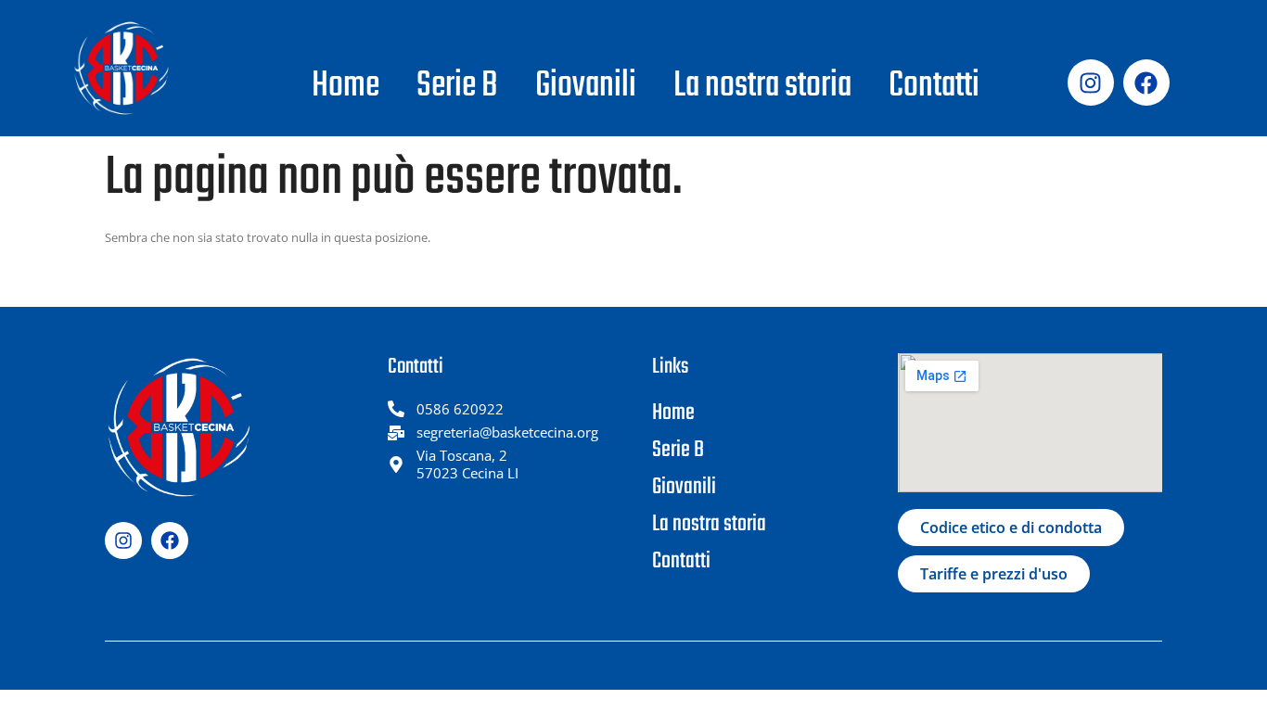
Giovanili (585, 86)
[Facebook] (1146, 82)
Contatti (934, 86)
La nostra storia (762, 86)
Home (345, 86)
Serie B (457, 86)
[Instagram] (1091, 82)
